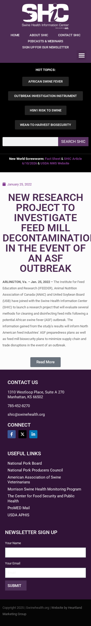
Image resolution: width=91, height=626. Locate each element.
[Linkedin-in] (33, 434)
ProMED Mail (19, 508)
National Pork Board (25, 463)
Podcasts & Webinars (45, 41)
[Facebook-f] (12, 434)
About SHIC (39, 35)
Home (15, 35)
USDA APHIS (18, 515)
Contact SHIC (69, 35)
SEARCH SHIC (73, 141)
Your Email (12, 563)
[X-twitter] (22, 434)
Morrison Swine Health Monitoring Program (44, 489)
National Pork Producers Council (35, 470)
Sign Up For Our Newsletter (45, 47)
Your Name (13, 543)
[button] (81, 55)
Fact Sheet (52, 159)
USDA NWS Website (54, 163)
